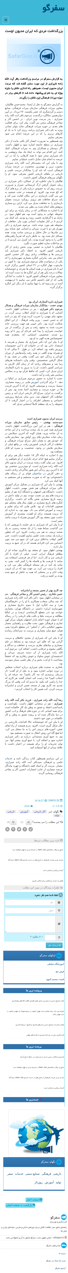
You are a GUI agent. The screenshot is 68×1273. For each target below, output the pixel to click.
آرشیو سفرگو (60, 1268)
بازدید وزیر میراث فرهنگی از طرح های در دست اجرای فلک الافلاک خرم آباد (35, 860)
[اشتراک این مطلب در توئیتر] (19, 829)
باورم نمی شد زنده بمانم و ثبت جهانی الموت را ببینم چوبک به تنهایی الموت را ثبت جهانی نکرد (35, 1012)
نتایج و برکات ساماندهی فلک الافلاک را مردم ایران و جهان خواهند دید (37, 850)
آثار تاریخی (39, 811)
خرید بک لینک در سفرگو (56, 1261)
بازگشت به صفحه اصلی (19, 1205)
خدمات (8, 758)
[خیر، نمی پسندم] (13, 822)
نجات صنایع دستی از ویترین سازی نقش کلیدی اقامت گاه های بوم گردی (38, 1001)
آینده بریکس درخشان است (53, 870)
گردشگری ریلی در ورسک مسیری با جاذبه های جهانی (45, 1035)
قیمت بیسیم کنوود (55, 979)
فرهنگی (46, 1173)
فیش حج (60, 971)
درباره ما (62, 1253)
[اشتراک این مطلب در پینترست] (13, 829)
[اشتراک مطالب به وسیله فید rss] (7, 829)
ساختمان (37, 473)
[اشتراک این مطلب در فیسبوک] (24, 829)
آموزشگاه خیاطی (55, 964)
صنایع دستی (32, 1173)
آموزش (35, 382)
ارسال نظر (53, 945)
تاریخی (11, 811)
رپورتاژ (39, 1182)
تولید (57, 815)
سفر (10, 1173)
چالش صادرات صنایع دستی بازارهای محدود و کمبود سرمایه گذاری (40, 1025)
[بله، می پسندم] (29, 822)
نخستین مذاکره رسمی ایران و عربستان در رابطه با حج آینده (42, 1057)
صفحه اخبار (33, 1199)
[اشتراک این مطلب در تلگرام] (30, 829)
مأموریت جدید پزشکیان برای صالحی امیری (47, 881)
